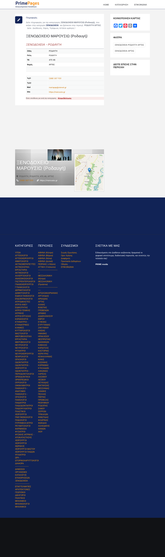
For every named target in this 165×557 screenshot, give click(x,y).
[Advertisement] (59, 129)
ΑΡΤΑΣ (41, 301)
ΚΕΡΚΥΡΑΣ (43, 353)
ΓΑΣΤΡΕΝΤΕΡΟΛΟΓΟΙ (25, 281)
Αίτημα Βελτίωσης (65, 98)
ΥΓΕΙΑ (18, 252)
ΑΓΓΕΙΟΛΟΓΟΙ (21, 255)
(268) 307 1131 (55, 78)
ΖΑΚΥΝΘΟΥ (43, 327)
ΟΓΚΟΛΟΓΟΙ (20, 359)
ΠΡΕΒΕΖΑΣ (43, 400)
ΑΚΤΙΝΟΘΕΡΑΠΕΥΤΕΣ (25, 264)
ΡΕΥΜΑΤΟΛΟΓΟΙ (22, 426)
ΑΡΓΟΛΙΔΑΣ (43, 296)
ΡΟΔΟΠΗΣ (43, 405)
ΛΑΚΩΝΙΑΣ (43, 371)
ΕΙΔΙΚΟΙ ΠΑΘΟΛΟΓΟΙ (24, 296)
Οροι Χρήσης (66, 255)
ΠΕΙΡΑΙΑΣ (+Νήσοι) (47, 264)
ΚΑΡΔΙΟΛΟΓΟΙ (21, 319)
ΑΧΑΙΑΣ (41, 304)
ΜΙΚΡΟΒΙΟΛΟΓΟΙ (22, 342)
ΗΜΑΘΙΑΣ (42, 333)
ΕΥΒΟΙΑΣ (42, 322)
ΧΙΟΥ (40, 431)
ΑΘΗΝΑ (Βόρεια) (45, 255)
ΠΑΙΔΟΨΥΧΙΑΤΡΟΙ (23, 408)
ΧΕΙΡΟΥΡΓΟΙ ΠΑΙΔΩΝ (25, 452)
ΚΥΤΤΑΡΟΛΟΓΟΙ (22, 330)
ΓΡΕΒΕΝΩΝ (43, 310)
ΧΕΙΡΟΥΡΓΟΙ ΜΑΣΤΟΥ (25, 449)
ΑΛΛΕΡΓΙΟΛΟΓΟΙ (23, 275)
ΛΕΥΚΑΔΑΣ (43, 382)
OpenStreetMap (90, 188)
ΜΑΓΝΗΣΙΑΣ (43, 385)
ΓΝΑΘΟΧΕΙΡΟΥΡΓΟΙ (24, 284)
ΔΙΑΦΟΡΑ (19, 463)
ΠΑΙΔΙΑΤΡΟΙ (20, 403)
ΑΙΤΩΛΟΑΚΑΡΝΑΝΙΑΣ (48, 293)
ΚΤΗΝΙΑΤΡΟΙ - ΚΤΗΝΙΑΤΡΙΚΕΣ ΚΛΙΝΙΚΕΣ (22, 325)
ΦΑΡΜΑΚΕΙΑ (21, 429)
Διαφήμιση (65, 258)
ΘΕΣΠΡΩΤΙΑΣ (44, 339)
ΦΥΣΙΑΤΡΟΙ (20, 431)
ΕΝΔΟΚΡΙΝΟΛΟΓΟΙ (23, 299)
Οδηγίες (64, 264)
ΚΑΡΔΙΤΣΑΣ (43, 348)
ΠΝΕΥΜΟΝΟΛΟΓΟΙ (23, 417)
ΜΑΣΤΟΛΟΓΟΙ (21, 333)
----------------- (22, 483)
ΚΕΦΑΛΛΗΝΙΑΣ (45, 356)
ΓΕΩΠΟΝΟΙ (20, 492)
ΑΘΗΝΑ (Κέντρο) (45, 252)
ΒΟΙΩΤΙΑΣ (42, 307)
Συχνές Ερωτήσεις (69, 252)
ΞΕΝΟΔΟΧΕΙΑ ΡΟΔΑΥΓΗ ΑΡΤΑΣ (129, 45)
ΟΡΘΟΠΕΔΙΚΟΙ (22, 379)
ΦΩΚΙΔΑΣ (42, 423)
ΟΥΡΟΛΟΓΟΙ (20, 382)
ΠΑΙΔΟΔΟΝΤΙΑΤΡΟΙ (24, 405)
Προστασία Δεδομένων (71, 261)
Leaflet (79, 188)
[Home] (27, 4)
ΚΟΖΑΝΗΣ (42, 362)
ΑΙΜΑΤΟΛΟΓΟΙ (21, 261)
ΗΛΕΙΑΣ (41, 330)
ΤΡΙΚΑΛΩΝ (43, 414)
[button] (89, 170)
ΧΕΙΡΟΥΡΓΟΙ (21, 440)
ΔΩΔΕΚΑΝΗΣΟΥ (45, 316)
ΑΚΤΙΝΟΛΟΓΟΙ (21, 273)
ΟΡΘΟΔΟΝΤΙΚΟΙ (22, 377)
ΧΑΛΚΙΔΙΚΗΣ (44, 426)
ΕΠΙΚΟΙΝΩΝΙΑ (140, 4)
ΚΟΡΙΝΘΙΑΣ (43, 365)
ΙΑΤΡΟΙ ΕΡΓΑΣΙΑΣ (23, 316)
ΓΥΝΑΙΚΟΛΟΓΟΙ (22, 287)
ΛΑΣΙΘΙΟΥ (42, 377)
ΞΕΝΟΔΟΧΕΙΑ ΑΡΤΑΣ (124, 51)
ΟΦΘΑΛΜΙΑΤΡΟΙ (22, 385)
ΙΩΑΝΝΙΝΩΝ (43, 342)
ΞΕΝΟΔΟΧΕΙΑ (52, 25)
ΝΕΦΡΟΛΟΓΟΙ (21, 356)
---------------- (22, 466)
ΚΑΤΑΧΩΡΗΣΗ (121, 4)
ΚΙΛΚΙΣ (41, 359)
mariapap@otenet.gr (57, 87)
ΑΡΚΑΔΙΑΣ (43, 299)
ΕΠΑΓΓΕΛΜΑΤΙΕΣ (23, 486)
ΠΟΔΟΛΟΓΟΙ (21, 420)
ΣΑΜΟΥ (41, 408)
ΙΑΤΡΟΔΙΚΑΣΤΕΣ (22, 301)
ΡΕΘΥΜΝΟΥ (43, 403)
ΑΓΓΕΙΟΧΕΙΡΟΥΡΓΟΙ (24, 258)
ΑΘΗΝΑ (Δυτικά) (45, 261)
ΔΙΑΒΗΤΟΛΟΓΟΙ (22, 293)
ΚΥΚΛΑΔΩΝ (43, 368)
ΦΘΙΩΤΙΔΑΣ (43, 417)
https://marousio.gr (57, 92)
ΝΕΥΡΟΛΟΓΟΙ (21, 345)
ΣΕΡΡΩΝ (42, 411)
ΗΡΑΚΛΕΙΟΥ (43, 336)
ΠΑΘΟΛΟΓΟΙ (21, 400)
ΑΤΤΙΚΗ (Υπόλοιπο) (47, 267)
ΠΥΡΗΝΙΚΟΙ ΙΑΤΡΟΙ (24, 423)
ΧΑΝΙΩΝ (42, 429)
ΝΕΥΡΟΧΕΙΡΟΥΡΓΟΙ (24, 353)
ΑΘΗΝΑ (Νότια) (45, 258)
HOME (106, 4)
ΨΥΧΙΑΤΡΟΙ (20, 455)
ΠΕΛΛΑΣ (42, 394)
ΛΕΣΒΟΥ (42, 379)
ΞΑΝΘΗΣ (42, 391)
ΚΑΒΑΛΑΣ (42, 345)
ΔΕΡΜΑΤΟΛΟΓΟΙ (22, 290)
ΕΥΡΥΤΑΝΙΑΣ (44, 325)
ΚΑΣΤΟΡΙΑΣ (43, 351)
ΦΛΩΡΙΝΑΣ (43, 420)
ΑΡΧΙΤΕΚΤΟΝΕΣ (22, 489)
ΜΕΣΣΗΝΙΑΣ (43, 388)
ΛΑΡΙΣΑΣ (42, 374)
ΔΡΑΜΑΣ (42, 313)
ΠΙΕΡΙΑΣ (42, 397)
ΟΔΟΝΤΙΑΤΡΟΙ (21, 362)
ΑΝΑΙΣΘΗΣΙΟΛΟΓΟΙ (24, 278)
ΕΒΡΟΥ (41, 319)
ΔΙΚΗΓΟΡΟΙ (20, 495)
